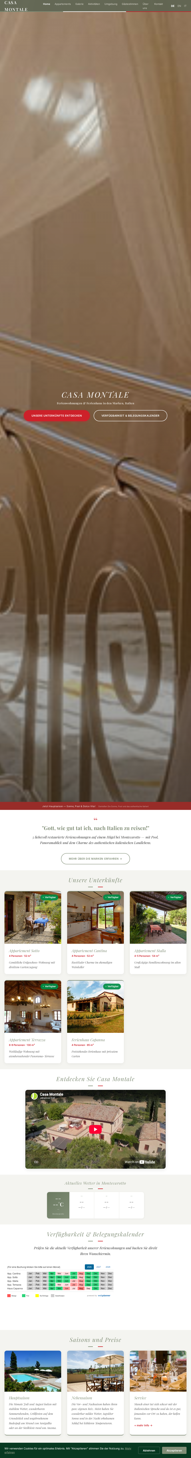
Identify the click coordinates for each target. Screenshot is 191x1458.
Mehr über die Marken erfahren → (95, 858)
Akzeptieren (174, 1450)
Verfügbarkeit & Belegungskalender (130, 415)
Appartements (63, 3)
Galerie (79, 3)
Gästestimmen (130, 3)
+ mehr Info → (143, 1425)
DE (173, 5)
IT (185, 5)
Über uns (145, 6)
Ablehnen (149, 1450)
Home (46, 3)
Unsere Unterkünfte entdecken (57, 415)
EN (179, 5)
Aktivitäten (94, 3)
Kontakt (158, 3)
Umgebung (110, 3)
